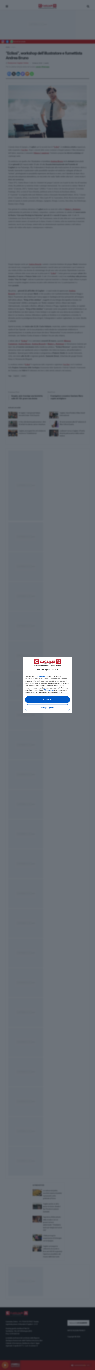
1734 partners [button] (40, 676)
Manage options (47, 708)
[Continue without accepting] (47, 673)
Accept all (47, 700)
